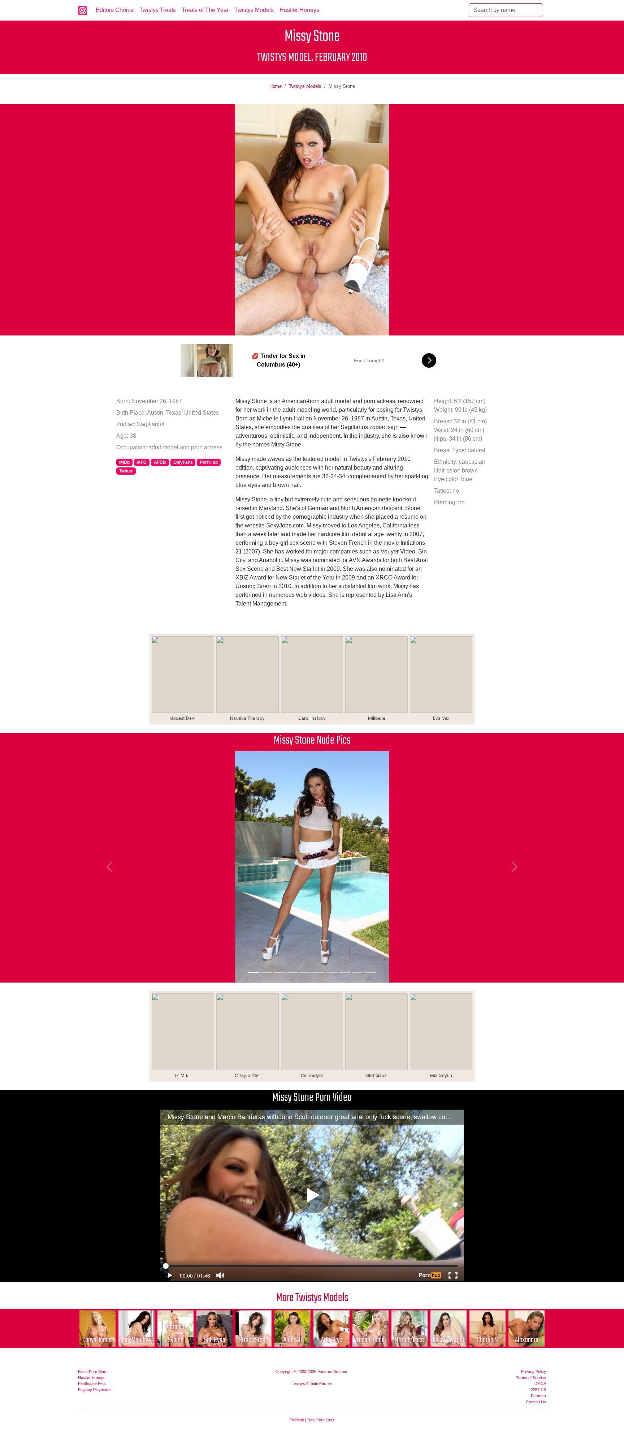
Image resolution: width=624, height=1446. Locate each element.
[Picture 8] (344, 972)
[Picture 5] (305, 972)
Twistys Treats (157, 10)
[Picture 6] (318, 972)
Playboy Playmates (95, 1389)
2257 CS (538, 1389)
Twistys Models (254, 10)
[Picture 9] (357, 972)
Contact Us (536, 1402)
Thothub (297, 1420)
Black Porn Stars (93, 1371)
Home (275, 86)
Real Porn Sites (320, 1420)
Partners (538, 1396)
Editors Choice (115, 10)
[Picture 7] (331, 972)
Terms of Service (531, 1378)
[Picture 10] (370, 972)
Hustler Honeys (299, 10)
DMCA (540, 1383)
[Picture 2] (266, 972)
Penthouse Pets (92, 1383)
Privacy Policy (533, 1371)
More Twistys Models (312, 1298)
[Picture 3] (279, 972)
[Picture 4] (292, 972)
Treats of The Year (205, 10)
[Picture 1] (253, 972)
